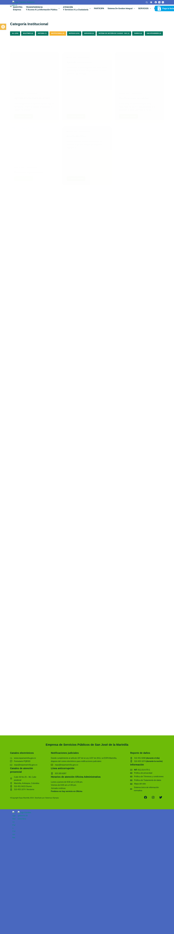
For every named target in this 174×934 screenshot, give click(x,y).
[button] (3, 27)
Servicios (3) (89, 33)
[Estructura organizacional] (34, 144)
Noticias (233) (74, 33)
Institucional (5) (57, 33)
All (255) (15, 33)
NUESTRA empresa (17, 9)
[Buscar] (147, 2)
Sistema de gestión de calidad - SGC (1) (113, 33)
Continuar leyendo (24, 117)
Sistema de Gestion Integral (120, 8)
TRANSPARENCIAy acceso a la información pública (41, 9)
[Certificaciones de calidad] (139, 70)
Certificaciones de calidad (134, 98)
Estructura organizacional (28, 172)
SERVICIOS (143, 8)
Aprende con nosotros (79, 62)
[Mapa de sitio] (138, 783)
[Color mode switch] (151, 2)
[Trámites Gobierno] (23, 2)
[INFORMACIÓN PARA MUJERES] (34, 70)
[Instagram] (163, 2)
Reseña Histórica (76, 136)
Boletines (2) (28, 33)
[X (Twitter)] (159, 2)
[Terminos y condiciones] (146, 776)
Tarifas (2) (138, 33)
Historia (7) (42, 33)
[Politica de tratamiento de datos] (145, 780)
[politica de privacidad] (141, 773)
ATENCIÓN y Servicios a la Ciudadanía (75, 9)
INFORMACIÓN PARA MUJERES (32, 98)
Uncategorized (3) (154, 33)
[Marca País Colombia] (14, 812)
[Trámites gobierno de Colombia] (25, 812)
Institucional (32, 94)
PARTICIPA (99, 8)
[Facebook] (156, 2)
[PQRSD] (20, 761)
